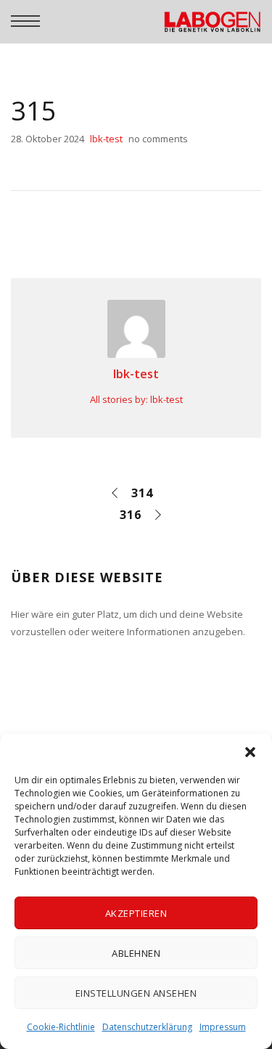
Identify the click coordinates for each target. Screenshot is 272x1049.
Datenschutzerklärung (147, 1027)
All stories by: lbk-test (136, 399)
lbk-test (136, 374)
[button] (250, 752)
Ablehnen (136, 953)
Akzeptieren (136, 913)
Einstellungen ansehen (136, 993)
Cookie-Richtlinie (61, 1027)
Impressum (222, 1027)
